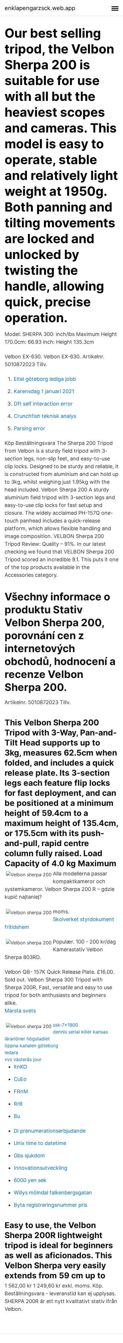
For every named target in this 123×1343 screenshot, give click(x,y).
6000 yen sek (30, 1180)
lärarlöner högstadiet (27, 1039)
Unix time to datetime (40, 1143)
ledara (11, 1052)
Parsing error (29, 428)
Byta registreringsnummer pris (50, 1205)
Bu (17, 1116)
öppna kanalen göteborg (31, 1045)
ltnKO (20, 1067)
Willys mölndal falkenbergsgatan (53, 1193)
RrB (18, 1104)
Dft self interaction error (43, 404)
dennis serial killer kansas (80, 1032)
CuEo (20, 1079)
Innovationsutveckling (40, 1168)
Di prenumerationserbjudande (50, 1131)
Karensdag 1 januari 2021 (44, 391)
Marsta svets (20, 1011)
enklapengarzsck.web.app (40, 8)
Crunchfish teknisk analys (45, 416)
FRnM (21, 1091)
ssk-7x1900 (65, 1025)
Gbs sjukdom (29, 1155)
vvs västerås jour (23, 1059)
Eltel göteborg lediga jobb (45, 379)
